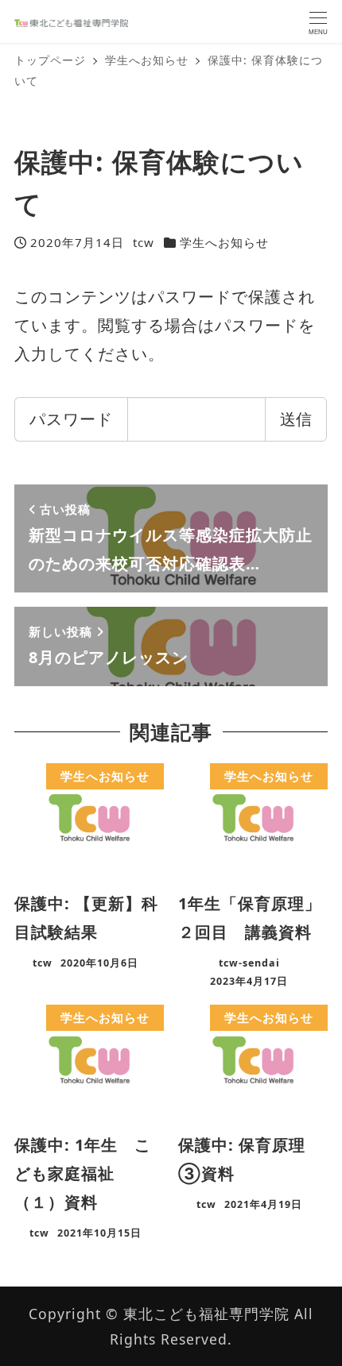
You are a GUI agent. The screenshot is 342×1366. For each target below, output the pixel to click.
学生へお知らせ (224, 242)
